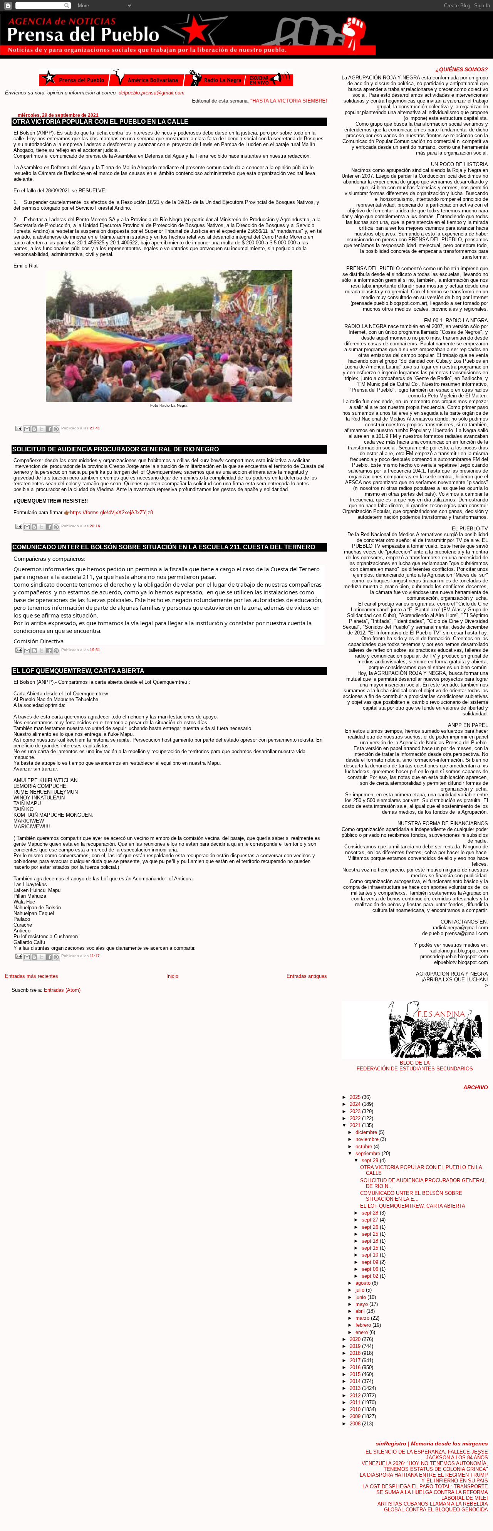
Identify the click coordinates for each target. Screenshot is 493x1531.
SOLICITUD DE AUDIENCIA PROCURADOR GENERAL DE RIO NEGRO (115, 449)
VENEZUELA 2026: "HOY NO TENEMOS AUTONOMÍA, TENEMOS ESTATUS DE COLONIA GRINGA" (425, 1466)
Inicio (172, 976)
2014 (356, 1381)
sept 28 (371, 1213)
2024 (356, 1104)
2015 (356, 1374)
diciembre (367, 1132)
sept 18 (371, 1241)
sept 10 (371, 1255)
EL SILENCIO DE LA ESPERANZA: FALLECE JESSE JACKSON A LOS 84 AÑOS (427, 1454)
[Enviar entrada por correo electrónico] (18, 428)
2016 (356, 1367)
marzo (363, 1318)
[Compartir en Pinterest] (56, 429)
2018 (356, 1353)
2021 (356, 1125)
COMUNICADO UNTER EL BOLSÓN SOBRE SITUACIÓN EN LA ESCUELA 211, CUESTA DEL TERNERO (163, 547)
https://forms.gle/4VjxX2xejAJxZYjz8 (111, 512)
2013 (356, 1388)
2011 (356, 1402)
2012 (356, 1395)
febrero (363, 1325)
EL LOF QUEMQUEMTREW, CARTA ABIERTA (78, 671)
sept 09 (371, 1262)
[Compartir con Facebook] (49, 429)
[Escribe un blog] (34, 429)
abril (360, 1311)
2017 (356, 1360)
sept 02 (371, 1276)
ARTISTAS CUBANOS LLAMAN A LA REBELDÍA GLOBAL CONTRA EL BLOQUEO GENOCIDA (432, 1506)
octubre (364, 1146)
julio (360, 1290)
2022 (356, 1118)
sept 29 (371, 1160)
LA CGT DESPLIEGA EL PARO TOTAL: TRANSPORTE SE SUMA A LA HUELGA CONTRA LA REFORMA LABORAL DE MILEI (425, 1492)
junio (361, 1297)
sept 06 (371, 1269)
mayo (362, 1304)
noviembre (367, 1139)
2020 (356, 1339)
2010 (356, 1409)
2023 (356, 1111)
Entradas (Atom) (62, 990)
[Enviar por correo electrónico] (27, 429)
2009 (356, 1416)
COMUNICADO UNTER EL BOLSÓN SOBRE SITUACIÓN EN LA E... (411, 1196)
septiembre (368, 1153)
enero (362, 1332)
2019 (356, 1346)
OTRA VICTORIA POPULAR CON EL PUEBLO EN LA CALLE (100, 121)
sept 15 (371, 1248)
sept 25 (371, 1234)
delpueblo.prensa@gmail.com (151, 93)
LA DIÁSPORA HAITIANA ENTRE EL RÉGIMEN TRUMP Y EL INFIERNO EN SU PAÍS (424, 1478)
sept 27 (371, 1220)
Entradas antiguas (307, 976)
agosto (363, 1283)
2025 (356, 1097)
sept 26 (371, 1227)
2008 (356, 1424)
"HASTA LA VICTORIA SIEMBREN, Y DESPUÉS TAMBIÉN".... (296, 101)
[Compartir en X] (41, 429)
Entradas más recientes (31, 976)
